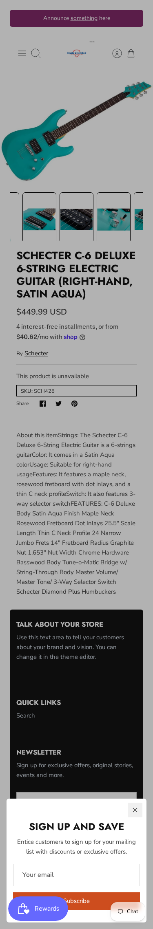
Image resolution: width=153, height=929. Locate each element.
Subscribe (76, 901)
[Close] (135, 810)
